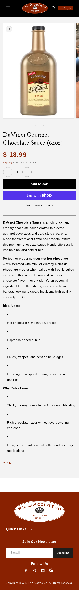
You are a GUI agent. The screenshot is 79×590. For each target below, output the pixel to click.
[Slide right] (44, 126)
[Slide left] (35, 126)
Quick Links (16, 529)
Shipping (8, 162)
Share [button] (11, 463)
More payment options (39, 205)
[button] (8, 8)
